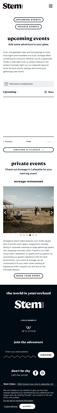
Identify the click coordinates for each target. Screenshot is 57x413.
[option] (28, 209)
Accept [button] (27, 406)
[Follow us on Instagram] (42, 373)
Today (28, 141)
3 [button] (27, 235)
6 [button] (36, 235)
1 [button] (21, 235)
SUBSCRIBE (46, 355)
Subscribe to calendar (27, 150)
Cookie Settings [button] (10, 406)
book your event (28, 275)
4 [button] (30, 235)
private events (28, 26)
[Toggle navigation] (50, 6)
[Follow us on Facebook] (35, 373)
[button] (5, 212)
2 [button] (24, 235)
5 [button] (33, 235)
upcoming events (28, 19)
